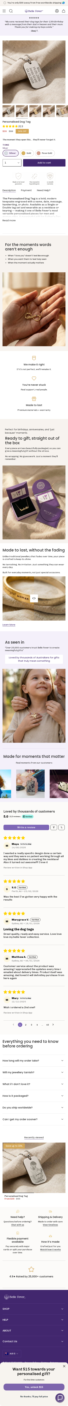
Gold (29, 153)
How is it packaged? (15, 1096)
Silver (12, 153)
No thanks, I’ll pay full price (34, 1396)
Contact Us (10, 1341)
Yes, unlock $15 (34, 1387)
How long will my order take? (21, 1060)
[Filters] (53, 827)
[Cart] (63, 11)
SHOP (6, 1309)
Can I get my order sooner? (20, 1119)
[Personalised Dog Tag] (34, 1168)
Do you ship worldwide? (18, 1107)
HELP (5, 1320)
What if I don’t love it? (16, 1084)
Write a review (26, 827)
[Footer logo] (14, 1297)
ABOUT (7, 1330)
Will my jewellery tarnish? (18, 1072)
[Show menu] (4, 11)
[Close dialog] (64, 1366)
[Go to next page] (53, 1025)
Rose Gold (47, 153)
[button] (10, 126)
